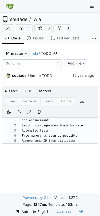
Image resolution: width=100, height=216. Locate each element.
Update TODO (40, 75)
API (81, 211)
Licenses (64, 211)
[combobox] (32, 63)
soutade (18, 19)
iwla (37, 19)
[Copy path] (55, 53)
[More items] (94, 38)
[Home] (10, 6)
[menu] (22, 211)
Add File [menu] (74, 63)
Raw (12, 101)
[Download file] (82, 101)
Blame (49, 101)
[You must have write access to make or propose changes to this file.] (39, 111)
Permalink (29, 101)
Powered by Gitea (38, 197)
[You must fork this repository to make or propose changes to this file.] (29, 111)
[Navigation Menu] (92, 6)
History (66, 101)
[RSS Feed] (8, 28)
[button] (21, 28)
